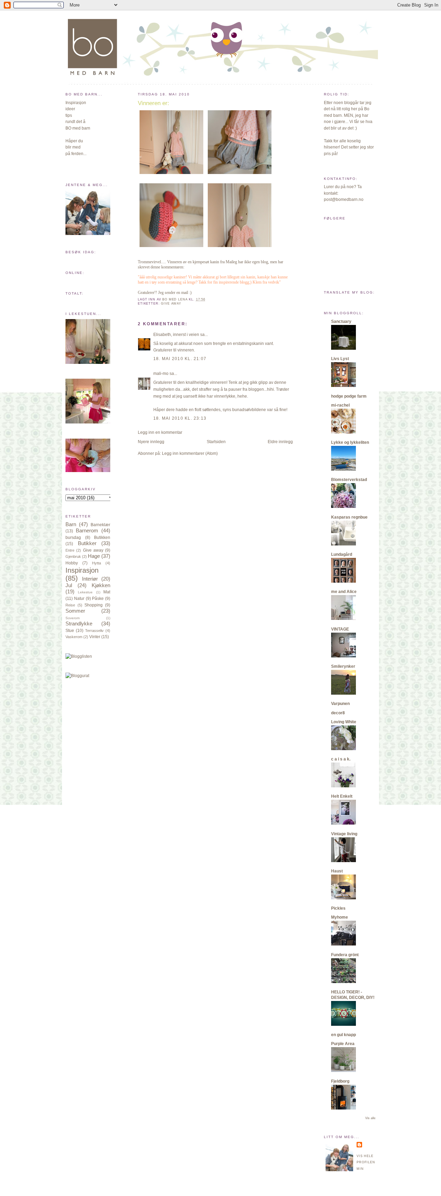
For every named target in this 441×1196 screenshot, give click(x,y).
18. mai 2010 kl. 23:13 (179, 418)
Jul (68, 585)
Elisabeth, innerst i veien (176, 334)
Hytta (96, 563)
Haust (337, 871)
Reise (70, 605)
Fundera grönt (345, 954)
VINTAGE (340, 629)
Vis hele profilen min (366, 1162)
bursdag (73, 537)
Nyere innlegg (151, 441)
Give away (93, 550)
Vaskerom (73, 637)
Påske (98, 598)
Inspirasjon (82, 570)
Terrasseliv (94, 630)
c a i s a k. (340, 759)
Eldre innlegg (280, 441)
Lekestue (85, 592)
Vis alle (370, 1118)
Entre (69, 550)
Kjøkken (101, 585)
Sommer (75, 611)
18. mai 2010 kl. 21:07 (179, 358)
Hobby (71, 563)
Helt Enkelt (341, 796)
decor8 (338, 713)
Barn (70, 524)
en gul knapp (343, 1034)
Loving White (343, 721)
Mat (106, 592)
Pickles (338, 908)
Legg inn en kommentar (160, 432)
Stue (69, 630)
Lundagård (341, 554)
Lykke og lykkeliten (350, 442)
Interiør (90, 579)
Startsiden (216, 441)
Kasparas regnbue (349, 517)
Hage (94, 556)
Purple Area (343, 1043)
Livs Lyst (340, 358)
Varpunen (340, 703)
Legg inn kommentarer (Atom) (190, 453)
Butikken (102, 537)
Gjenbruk (73, 556)
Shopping (93, 605)
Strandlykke (78, 623)
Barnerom (87, 530)
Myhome (339, 917)
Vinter (94, 636)
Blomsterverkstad (349, 479)
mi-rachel (340, 405)
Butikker (87, 543)
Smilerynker (343, 666)
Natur (79, 598)
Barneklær (100, 524)
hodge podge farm (349, 396)
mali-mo (160, 373)
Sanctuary (341, 321)
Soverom (72, 618)
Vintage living (344, 833)
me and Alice (344, 591)
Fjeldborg (340, 1081)
